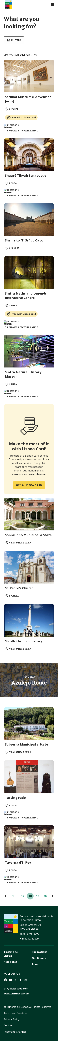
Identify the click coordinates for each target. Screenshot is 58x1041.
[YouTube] (10, 980)
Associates (10, 962)
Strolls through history (23, 641)
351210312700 (30, 933)
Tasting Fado (15, 797)
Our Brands (39, 958)
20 (45, 896)
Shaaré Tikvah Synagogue (25, 175)
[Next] (52, 896)
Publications (39, 952)
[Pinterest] (5, 980)
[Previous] (5, 896)
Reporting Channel (15, 1031)
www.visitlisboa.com (17, 993)
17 (22, 896)
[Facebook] (20, 980)
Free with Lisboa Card (24, 117)
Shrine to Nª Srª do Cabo (24, 240)
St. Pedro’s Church (19, 588)
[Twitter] (15, 980)
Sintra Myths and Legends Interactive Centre (26, 295)
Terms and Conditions (16, 1013)
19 (37, 896)
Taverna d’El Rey (18, 862)
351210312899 (30, 938)
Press (35, 964)
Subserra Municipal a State (26, 744)
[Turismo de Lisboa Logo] (8, 4)
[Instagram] (25, 980)
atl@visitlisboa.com (16, 988)
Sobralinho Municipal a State (28, 535)
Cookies (8, 1025)
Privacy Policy (11, 1019)
